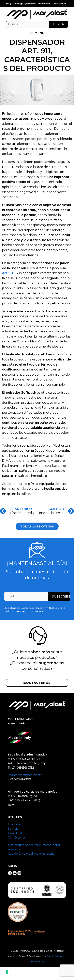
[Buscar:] (37, 24)
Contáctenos (59, 3)
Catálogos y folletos (24, 3)
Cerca (58, 24)
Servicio (13, 828)
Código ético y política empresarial (31, 853)
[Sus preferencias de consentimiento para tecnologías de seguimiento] (7, 972)
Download (44, 3)
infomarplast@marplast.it (25, 775)
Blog (8, 3)
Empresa (14, 824)
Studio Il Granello (56, 956)
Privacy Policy (37, 961)
